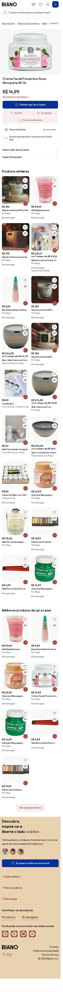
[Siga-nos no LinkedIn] (32, 934)
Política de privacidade (46, 950)
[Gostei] (25, 180)
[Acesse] (47, 4)
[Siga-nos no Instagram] (5, 934)
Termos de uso (50, 954)
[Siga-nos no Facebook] (14, 934)
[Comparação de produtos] (33, 4)
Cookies (54, 947)
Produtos (9, 917)
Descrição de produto (16, 149)
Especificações (12, 157)
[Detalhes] (25, 203)
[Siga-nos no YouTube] (23, 934)
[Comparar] (25, 186)
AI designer (30, 917)
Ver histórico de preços (15, 97)
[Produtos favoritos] (40, 4)
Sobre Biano (12, 876)
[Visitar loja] (30, 51)
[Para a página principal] (9, 4)
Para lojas (10, 898)
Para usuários (13, 887)
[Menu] (55, 4)
